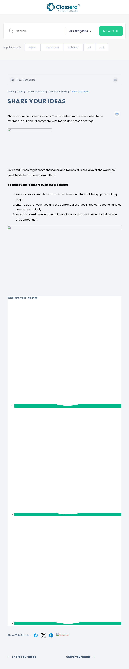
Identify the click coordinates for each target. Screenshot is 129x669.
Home (11, 91)
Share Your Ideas (57, 91)
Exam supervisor (36, 91)
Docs (20, 91)
